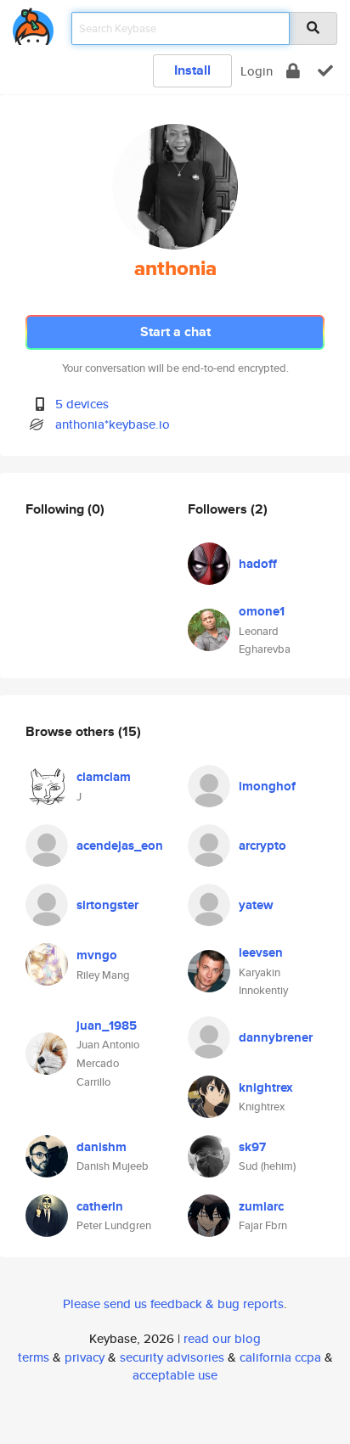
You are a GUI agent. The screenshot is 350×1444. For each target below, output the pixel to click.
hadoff (258, 563)
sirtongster (107, 905)
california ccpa (280, 1357)
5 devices (82, 404)
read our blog (222, 1338)
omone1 (262, 611)
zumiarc (261, 1206)
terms (33, 1357)
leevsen (261, 952)
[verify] (325, 70)
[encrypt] (293, 70)
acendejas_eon (119, 845)
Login (256, 71)
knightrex (266, 1087)
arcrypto (262, 845)
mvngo (96, 955)
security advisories (172, 1357)
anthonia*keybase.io (112, 424)
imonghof (267, 786)
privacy (84, 1357)
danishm (101, 1147)
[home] (33, 23)
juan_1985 (106, 1025)
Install (192, 70)
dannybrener (276, 1037)
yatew (256, 905)
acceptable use (175, 1375)
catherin (99, 1206)
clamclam (103, 776)
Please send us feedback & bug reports (173, 1303)
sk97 (252, 1147)
